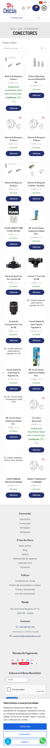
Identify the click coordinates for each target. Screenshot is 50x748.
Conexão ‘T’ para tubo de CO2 (36, 277)
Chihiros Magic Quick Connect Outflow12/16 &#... (36, 79)
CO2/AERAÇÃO (31, 28)
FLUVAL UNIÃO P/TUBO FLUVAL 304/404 (14, 229)
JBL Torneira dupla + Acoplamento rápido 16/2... (36, 372)
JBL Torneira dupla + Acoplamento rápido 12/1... (13, 421)
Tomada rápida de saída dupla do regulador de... (13, 372)
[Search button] (38, 17)
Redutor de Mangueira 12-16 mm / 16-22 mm (36, 184)
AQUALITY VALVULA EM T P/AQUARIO (36, 480)
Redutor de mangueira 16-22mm (13, 139)
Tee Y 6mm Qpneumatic (36, 419)
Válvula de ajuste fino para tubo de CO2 (13, 277)
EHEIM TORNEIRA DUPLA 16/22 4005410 (13, 480)
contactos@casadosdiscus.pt (26, 636)
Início (12, 28)
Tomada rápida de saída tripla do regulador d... (36, 324)
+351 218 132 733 (27, 627)
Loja (20, 28)
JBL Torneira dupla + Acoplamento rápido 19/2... (36, 231)
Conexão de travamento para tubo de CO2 (14, 324)
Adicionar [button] (13, 108)
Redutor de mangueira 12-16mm (13, 77)
